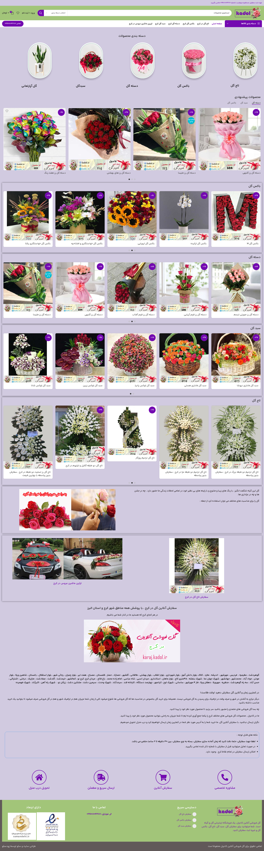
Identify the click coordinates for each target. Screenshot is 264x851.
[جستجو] (41, 13)
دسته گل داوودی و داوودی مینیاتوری (242, 173)
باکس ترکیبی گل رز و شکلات (141, 243)
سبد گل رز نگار (95, 385)
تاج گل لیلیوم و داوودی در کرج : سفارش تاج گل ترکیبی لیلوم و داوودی (133, 474)
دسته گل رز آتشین (186, 173)
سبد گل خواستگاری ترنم (246, 387)
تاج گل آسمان (96, 458)
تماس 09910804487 (13, 23)
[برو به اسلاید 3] (129, 179)
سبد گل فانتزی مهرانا (40, 385)
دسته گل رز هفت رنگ (196, 314)
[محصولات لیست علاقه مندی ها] (18, 13)
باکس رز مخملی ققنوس (39, 243)
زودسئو (6, 846)
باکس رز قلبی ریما (94, 243)
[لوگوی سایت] (248, 13)
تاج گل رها (253, 458)
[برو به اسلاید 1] (134, 179)
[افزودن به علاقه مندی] (201, 111)
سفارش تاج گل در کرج (196, 597)
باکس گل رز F (251, 243)
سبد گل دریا (200, 385)
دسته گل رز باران (122, 173)
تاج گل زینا (201, 458)
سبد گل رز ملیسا (146, 385)
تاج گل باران (45, 458)
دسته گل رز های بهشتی (246, 314)
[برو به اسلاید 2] (132, 179)
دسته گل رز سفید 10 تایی (53, 173)
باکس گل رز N (200, 243)
